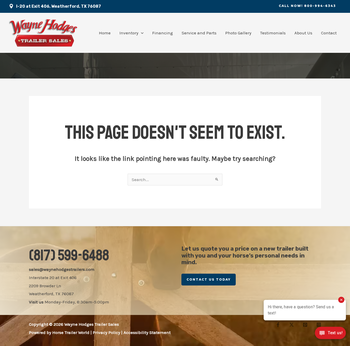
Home (105, 32)
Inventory (128, 32)
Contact (329, 32)
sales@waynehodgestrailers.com (62, 269)
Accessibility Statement (147, 332)
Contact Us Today (209, 279)
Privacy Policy (106, 332)
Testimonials (273, 32)
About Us (303, 32)
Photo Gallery (238, 32)
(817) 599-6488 (69, 255)
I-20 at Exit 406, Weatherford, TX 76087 (58, 6)
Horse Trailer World (70, 332)
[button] (307, 6)
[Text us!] (330, 335)
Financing (162, 32)
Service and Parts (199, 32)
